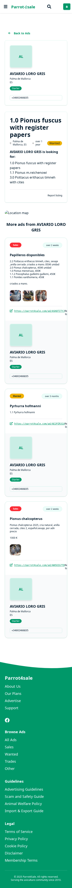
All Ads (11, 739)
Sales (9, 747)
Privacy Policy (16, 838)
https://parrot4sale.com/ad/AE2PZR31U (39, 423)
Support (11, 707)
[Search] (49, 7)
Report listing (55, 195)
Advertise (13, 700)
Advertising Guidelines (24, 789)
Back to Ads (22, 33)
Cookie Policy (16, 846)
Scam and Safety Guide (24, 796)
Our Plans (13, 693)
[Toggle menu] (6, 7)
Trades (10, 761)
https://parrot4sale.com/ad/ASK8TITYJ (39, 311)
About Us (13, 686)
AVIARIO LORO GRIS (27, 73)
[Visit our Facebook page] (7, 720)
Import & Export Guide (24, 810)
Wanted (11, 754)
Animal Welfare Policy (23, 803)
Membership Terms (21, 860)
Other (10, 768)
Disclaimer (14, 853)
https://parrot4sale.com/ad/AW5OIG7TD (39, 565)
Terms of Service (19, 831)
